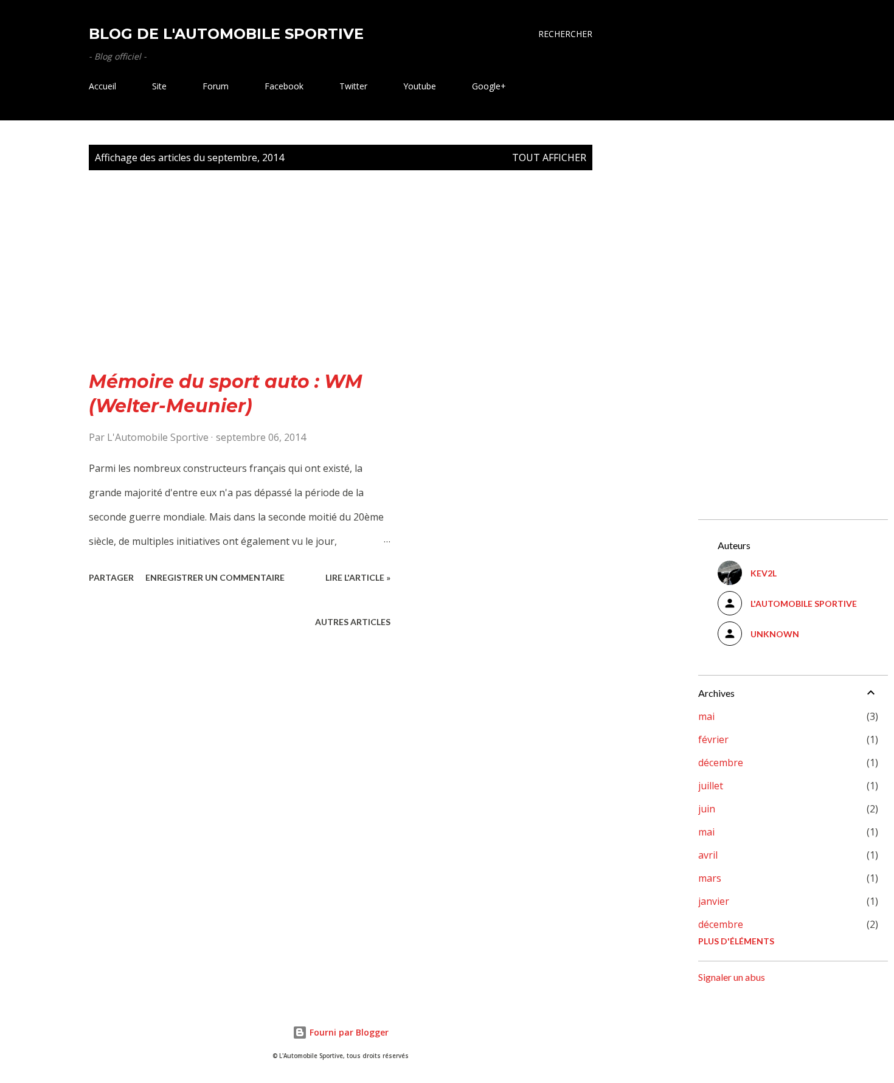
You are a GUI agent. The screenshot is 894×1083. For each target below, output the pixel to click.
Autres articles (352, 622)
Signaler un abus (731, 977)
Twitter (353, 86)
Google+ (489, 86)
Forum (216, 86)
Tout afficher (549, 157)
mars (709, 878)
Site (159, 86)
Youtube (419, 86)
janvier (713, 901)
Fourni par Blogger (348, 1032)
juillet (710, 785)
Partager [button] (111, 577)
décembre (720, 762)
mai (706, 716)
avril (708, 855)
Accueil (102, 86)
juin (706, 808)
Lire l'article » (357, 577)
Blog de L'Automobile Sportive (226, 34)
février (713, 739)
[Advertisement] (340, 284)
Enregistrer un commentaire (215, 577)
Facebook (284, 86)
